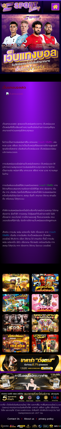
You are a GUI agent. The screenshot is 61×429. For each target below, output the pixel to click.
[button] (55, 7)
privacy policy (46, 418)
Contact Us (13, 418)
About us (29, 418)
